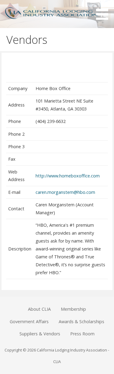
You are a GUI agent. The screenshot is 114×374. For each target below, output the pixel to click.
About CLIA (39, 309)
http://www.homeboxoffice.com (68, 176)
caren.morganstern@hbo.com (65, 192)
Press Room (82, 334)
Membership (73, 309)
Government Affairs (29, 321)
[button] (104, 11)
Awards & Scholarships (81, 321)
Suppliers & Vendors (39, 334)
